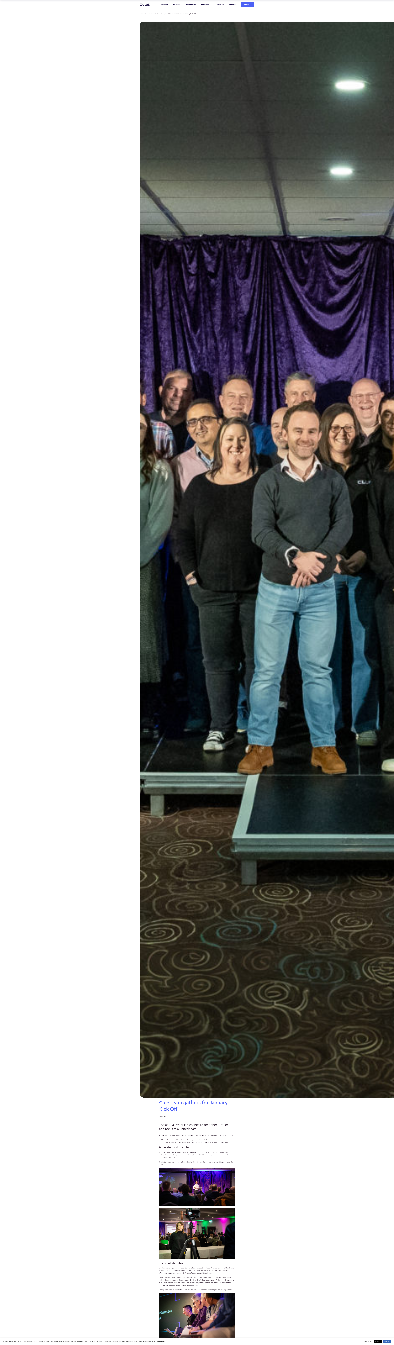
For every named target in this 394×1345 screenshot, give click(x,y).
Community (190, 4)
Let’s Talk (247, 5)
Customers (205, 4)
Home (142, 14)
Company (232, 4)
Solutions (176, 4)
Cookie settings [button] (367, 1341)
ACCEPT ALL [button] (387, 1341)
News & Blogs (161, 14)
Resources (219, 4)
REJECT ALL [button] (378, 1341)
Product (164, 4)
